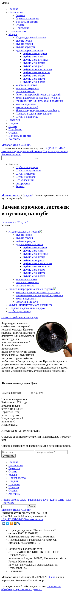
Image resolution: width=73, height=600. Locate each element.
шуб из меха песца (34, 62)
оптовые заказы (25, 91)
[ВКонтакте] (4, 523)
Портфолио (22, 27)
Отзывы (20, 15)
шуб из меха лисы (33, 56)
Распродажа (23, 183)
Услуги (13, 34)
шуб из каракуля (25, 46)
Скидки (13, 123)
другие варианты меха (29, 50)
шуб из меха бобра (34, 75)
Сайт (52, 577)
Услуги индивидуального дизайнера (38, 110)
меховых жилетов (26, 84)
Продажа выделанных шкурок (34, 113)
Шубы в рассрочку (27, 116)
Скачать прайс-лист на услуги (19, 317)
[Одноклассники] (11, 523)
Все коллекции (25, 179)
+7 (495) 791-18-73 (55, 148)
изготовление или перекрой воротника (39, 100)
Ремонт (20, 186)
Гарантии (14, 119)
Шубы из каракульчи (28, 170)
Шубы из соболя (25, 176)
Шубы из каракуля (27, 167)
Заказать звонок (11, 154)
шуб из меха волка (34, 81)
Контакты (14, 138)
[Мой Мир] (15, 523)
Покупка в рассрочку (55, 151)
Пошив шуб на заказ (13, 499)
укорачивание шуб (27, 107)
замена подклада (26, 104)
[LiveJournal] (19, 523)
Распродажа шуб (38, 499)
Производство (17, 31)
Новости (14, 487)
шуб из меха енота (34, 78)
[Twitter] (8, 523)
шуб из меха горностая (36, 72)
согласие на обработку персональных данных (31, 588)
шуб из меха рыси (33, 65)
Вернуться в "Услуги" (14, 222)
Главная (13, 8)
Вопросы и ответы (27, 21)
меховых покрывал (27, 88)
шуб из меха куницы (35, 59)
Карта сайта (57, 499)
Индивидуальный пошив (31, 37)
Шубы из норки (25, 173)
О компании (16, 12)
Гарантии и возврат (27, 18)
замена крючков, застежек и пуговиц (38, 97)
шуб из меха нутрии (35, 53)
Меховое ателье (10, 195)
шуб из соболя (24, 43)
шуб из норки (24, 40)
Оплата (20, 24)
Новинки (14, 484)
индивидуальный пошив (21, 151)
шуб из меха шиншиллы (37, 69)
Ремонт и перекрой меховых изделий (38, 94)
